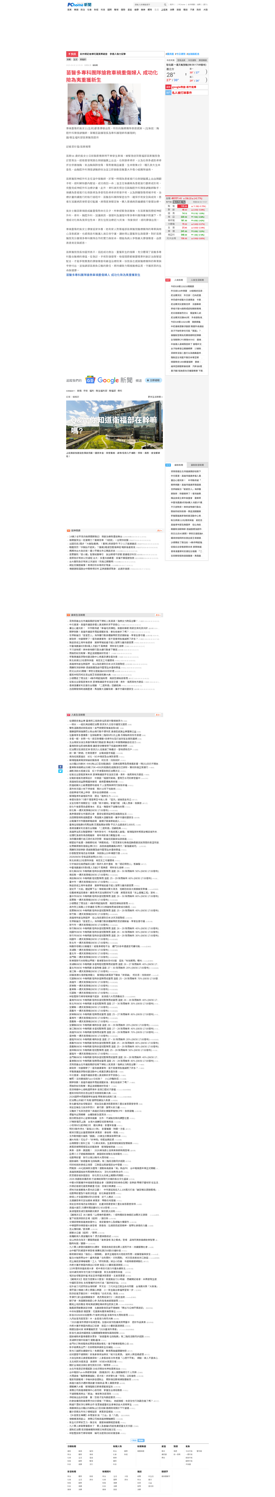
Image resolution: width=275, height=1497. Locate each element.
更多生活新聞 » (155, 397)
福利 (92, 391)
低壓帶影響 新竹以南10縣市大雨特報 (89, 1157)
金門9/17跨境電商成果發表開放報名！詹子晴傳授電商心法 (99, 1344)
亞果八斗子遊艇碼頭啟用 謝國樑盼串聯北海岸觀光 (95, 1154)
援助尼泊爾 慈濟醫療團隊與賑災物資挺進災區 (92, 1429)
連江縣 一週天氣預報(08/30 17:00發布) (89, 971)
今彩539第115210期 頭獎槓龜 (186, 322)
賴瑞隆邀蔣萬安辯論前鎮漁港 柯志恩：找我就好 (94, 760)
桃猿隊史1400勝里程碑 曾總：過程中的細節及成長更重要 (199, 362)
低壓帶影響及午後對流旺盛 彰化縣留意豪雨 (92, 1193)
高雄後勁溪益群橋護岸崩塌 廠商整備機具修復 (93, 782)
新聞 (69, 59)
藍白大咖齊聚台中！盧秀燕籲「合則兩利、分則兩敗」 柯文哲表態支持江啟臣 (108, 1258)
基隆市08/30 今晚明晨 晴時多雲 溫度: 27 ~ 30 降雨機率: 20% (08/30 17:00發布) (109, 1039)
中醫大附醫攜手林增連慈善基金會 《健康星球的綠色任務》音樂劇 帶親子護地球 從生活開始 (116, 1182)
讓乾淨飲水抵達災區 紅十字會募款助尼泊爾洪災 (94, 771)
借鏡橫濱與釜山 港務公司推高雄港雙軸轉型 (92, 1419)
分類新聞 (71, 1446)
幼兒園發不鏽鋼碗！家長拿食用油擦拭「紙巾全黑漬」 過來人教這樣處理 (106, 1354)
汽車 (192, 9)
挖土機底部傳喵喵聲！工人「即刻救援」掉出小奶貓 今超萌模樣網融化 (106, 1261)
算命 (163, 1451)
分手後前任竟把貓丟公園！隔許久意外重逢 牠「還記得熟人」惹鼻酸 (104, 864)
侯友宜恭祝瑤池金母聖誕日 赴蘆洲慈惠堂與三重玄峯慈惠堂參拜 (102, 1204)
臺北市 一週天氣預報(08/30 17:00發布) (89, 953)
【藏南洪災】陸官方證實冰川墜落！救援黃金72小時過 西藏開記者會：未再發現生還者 (115, 1279)
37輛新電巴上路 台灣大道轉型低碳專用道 (91, 1122)
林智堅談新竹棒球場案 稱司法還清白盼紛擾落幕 (94, 1433)
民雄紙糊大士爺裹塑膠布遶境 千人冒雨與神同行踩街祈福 (98, 785)
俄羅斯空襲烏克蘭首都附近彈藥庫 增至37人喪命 (194, 335)
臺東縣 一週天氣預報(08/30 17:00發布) (89, 989)
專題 (76, 9)
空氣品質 (181, 60)
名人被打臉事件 (182, 92)
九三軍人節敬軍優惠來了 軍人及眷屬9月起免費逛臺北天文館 (100, 1426)
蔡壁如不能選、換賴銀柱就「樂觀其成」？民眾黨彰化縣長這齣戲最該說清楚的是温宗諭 (114, 842)
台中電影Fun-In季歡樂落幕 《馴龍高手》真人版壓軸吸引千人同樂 (103, 1372)
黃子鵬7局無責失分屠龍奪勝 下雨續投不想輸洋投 (194, 371)
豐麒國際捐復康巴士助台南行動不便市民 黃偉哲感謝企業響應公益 (102, 731)
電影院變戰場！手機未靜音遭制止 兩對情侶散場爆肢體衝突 (100, 1379)
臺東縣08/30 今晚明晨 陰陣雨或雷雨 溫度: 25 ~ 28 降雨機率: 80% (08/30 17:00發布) (111, 1061)
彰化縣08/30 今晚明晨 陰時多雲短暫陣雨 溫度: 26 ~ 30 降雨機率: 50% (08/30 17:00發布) (114, 871)
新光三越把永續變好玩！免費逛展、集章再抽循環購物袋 (98, 1351)
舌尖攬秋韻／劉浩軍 (79, 1229)
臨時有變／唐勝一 (78, 1243)
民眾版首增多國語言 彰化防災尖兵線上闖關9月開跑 (96, 1175)
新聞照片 (106, 1471)
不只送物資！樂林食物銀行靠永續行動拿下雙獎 (193, 507)
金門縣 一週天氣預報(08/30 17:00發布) (89, 957)
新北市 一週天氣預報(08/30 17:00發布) (89, 943)
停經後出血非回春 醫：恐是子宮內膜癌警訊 (92, 1397)
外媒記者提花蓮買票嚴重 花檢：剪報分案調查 (92, 1186)
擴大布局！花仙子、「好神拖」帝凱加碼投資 (91, 1139)
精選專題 (140, 1451)
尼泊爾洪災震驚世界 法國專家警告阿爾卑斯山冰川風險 (198, 304)
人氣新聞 (174, 280)
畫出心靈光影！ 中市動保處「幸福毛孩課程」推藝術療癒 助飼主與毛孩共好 (108, 628)
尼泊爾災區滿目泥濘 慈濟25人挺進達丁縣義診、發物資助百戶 (100, 749)
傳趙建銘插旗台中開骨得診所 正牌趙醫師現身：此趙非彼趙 (99, 569)
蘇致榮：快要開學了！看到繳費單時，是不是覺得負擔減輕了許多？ (203, 493)
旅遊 (179, 9)
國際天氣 (189, 1461)
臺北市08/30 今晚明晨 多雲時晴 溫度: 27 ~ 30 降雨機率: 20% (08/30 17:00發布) (109, 968)
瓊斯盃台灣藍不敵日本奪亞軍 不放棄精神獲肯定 (194, 357)
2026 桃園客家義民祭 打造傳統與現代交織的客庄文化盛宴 (98, 1179)
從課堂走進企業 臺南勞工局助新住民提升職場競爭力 (96, 721)
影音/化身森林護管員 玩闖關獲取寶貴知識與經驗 (94, 1333)
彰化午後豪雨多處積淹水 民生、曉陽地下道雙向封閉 (96, 807)
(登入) (205, 5)
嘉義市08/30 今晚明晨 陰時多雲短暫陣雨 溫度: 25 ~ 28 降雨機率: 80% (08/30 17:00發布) (114, 1043)
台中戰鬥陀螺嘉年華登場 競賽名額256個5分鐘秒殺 (95, 1250)
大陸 (205, 9)
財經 (96, 9)
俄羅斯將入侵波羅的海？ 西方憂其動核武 (90, 1236)
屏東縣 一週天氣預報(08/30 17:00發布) (89, 986)
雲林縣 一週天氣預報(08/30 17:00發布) (89, 1036)
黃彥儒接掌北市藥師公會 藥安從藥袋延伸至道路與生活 (98, 814)
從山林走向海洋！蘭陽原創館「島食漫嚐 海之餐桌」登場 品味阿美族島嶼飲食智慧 (112, 1240)
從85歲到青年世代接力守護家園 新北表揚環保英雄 (97, 1272)
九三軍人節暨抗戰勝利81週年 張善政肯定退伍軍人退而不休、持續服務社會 (108, 1247)
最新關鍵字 (166, 1476)
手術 (85, 391)
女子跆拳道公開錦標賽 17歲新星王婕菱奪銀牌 (193, 348)
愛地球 (151, 1486)
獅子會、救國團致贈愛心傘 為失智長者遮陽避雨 (93, 1301)
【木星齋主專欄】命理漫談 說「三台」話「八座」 (94, 1415)
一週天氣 (189, 1454)
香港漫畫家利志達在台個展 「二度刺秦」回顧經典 (195, 551)
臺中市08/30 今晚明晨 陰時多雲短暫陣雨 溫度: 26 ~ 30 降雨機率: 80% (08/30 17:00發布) (114, 896)
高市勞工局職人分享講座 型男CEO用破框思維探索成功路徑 (99, 907)
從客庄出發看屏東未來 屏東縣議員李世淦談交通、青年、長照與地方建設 (106, 682)
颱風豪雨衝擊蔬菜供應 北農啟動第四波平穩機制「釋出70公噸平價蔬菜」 (107, 1308)
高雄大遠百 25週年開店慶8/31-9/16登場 (89, 1207)
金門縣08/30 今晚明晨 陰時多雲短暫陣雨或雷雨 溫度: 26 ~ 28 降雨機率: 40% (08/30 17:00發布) (117, 1057)
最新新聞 (174, 465)
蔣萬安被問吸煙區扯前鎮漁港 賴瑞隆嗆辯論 (92, 1147)
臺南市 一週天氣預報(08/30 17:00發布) (89, 1018)
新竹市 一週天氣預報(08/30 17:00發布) (89, 925)
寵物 (91, 1451)
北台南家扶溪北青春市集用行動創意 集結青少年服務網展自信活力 (102, 742)
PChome (181, 5)
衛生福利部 (101, 391)
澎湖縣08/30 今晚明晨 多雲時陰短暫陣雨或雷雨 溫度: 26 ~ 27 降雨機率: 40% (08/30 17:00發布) (117, 964)
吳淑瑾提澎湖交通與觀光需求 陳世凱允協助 (92, 1211)
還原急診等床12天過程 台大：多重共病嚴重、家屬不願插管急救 (101, 558)
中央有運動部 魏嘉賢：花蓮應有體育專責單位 (92, 1311)
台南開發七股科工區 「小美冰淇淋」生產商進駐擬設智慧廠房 (100, 1143)
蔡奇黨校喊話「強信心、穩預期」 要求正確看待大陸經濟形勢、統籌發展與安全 (110, 1254)
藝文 (150, 1480)
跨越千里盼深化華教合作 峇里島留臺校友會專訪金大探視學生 (100, 1404)
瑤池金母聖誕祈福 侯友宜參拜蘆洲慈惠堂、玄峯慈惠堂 (97, 1275)
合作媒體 (191, 5)
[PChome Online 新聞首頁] (103, 4)
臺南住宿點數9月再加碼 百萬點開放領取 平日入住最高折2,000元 (102, 824)
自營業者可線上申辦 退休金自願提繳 (88, 792)
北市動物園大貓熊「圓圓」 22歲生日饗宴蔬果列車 (95, 1136)
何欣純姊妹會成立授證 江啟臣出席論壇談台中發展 (95, 1165)
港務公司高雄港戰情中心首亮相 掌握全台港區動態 (95, 1390)
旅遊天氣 (189, 1458)
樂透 (175, 1451)
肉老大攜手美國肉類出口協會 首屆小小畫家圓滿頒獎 (96, 1265)
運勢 (123, 9)
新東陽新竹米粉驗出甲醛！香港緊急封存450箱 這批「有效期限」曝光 (105, 960)
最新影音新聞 (197, 465)
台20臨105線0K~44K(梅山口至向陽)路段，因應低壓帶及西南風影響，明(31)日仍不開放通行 (116, 764)
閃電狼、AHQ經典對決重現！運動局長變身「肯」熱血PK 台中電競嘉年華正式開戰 (112, 1168)
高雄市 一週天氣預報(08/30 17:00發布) (89, 982)
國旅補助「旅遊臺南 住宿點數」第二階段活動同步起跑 (97, 1161)
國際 (109, 9)
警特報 (199, 1451)
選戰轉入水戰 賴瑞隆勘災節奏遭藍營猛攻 (91, 1386)
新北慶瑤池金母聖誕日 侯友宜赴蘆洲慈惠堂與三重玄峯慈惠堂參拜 (103, 1104)
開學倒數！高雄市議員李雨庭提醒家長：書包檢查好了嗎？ (199, 485)
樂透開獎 (203, 60)
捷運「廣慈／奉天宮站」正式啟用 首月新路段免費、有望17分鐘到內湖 (117, 54)
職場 (116, 9)
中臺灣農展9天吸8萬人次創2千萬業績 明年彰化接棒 (196, 502)
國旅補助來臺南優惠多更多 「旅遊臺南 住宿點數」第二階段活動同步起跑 (106, 1336)
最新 (69, 1451)
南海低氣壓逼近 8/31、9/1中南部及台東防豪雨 (93, 756)
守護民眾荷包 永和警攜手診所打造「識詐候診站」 (94, 1283)
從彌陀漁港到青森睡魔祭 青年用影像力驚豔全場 (94, 835)
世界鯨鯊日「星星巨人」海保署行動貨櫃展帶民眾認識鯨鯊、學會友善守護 (107, 635)
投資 (139, 1483)
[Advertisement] (115, 488)
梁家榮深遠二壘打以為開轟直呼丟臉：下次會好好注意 (196, 353)
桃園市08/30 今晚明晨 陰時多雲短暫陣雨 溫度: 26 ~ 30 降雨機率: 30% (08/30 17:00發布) (114, 932)
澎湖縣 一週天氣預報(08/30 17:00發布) (89, 950)
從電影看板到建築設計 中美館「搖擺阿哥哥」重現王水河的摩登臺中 (104, 778)
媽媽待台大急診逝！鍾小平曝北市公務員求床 (92, 551)
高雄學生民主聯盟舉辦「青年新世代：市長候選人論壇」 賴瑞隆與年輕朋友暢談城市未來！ (115, 832)
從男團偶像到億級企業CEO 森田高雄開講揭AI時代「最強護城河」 (103, 846)
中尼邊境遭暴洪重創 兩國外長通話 (187, 326)
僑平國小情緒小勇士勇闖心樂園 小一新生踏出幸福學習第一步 (101, 1290)
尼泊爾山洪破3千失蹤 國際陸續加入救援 (89, 1100)
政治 (83, 9)
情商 (91, 1454)
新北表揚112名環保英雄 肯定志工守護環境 (192, 520)
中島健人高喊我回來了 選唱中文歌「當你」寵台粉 (195, 344)
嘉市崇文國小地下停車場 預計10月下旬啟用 (92, 789)
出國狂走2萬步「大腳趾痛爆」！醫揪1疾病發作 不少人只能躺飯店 (103, 544)
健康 (136, 9)
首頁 (69, 9)
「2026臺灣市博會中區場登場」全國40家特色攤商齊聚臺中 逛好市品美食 (107, 1322)
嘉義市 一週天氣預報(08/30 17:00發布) (89, 1011)
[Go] (165, 4)
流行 (91, 1464)
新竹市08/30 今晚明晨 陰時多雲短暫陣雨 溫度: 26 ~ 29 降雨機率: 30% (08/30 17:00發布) (114, 935)
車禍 (79, 391)
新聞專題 (141, 1446)
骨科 (120, 391)
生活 (156, 9)
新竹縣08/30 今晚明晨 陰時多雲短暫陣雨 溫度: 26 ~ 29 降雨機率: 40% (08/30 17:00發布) (114, 928)
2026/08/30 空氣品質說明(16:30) (85, 857)
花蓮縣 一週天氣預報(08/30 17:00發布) (89, 993)
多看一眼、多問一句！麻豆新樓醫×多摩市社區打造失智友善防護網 (103, 739)
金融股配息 (193, 54)
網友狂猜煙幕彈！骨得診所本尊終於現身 (90, 565)
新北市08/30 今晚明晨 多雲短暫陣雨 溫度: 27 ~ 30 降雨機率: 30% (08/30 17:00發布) (111, 1003)
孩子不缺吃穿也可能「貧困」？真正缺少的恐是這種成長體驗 (200, 331)
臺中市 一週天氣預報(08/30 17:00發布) (89, 882)
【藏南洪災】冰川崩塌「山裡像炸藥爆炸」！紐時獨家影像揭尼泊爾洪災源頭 (109, 1215)
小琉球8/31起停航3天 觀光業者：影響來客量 (92, 1125)
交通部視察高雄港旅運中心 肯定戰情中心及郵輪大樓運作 (99, 1222)
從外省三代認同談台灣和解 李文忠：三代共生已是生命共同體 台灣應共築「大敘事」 (114, 1286)
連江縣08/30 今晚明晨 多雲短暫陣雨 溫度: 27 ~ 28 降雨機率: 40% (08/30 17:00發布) (111, 1028)
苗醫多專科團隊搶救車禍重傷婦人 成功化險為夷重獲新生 (103, 274)
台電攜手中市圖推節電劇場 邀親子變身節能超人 (94, 821)
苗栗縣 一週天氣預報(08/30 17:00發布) (89, 900)
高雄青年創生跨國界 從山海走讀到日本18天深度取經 (197, 524)
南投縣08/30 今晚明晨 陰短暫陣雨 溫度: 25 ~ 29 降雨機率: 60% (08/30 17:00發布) (110, 878)
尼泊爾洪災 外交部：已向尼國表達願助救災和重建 (195, 295)
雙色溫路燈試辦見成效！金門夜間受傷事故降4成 (94, 728)
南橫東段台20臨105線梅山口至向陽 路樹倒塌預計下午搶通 (99, 1408)
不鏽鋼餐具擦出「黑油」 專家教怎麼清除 (90, 1394)
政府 (199, 9)
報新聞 (95, 65)
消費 (172, 9)
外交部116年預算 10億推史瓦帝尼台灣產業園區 (194, 291)
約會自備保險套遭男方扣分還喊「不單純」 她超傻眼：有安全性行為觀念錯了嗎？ (111, 1401)
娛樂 (143, 9)
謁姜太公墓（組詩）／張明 (83, 1233)
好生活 (151, 1476)
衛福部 (112, 391)
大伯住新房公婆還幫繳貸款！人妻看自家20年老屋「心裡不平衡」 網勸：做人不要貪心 (113, 1358)
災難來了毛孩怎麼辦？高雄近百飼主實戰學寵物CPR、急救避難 (101, 1111)
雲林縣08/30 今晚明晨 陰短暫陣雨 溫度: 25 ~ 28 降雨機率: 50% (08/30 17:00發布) (110, 1050)
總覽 (139, 1476)
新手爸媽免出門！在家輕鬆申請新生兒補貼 (91, 1347)
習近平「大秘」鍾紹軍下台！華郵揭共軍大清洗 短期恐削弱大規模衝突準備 (108, 889)
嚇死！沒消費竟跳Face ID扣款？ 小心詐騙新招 (94, 1079)
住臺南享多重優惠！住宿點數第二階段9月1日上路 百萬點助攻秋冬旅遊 (105, 735)
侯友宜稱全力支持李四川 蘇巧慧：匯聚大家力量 (94, 1107)
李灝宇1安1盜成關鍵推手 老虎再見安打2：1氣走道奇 (97, 1297)
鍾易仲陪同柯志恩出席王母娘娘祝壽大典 (190, 538)
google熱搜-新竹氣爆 (184, 87)
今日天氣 (171, 60)
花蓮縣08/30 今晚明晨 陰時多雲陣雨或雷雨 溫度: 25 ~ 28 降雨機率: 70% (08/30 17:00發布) (115, 978)
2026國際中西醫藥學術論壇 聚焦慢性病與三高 (92, 1097)
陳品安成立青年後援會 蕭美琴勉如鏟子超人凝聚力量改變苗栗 (201, 498)
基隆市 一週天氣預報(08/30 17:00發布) (89, 1054)
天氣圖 (188, 1464)
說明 (199, 5)
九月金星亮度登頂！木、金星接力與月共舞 (91, 1318)
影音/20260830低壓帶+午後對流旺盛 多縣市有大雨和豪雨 (98, 1315)
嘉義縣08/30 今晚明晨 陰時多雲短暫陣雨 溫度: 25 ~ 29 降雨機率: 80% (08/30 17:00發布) (114, 1046)
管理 (139, 1486)
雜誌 (185, 9)
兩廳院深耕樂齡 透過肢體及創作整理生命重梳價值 (195, 529)
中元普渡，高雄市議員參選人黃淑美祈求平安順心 (194, 476)
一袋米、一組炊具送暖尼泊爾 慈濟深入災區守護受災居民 (98, 724)
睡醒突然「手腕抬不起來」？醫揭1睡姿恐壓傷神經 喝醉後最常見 (102, 547)
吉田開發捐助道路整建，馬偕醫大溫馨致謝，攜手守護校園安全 (201, 556)
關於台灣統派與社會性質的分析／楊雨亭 (90, 1365)
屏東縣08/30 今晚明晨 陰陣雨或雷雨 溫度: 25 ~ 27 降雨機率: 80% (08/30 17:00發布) (111, 1014)
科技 (103, 9)
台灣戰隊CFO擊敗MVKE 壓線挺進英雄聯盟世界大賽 (197, 339)
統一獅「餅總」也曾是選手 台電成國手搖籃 (92, 753)
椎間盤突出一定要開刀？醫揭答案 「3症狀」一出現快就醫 (98, 540)
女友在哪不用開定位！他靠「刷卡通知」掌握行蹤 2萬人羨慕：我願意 (105, 803)
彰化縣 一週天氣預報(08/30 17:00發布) (89, 810)
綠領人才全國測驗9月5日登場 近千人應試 (91, 1197)
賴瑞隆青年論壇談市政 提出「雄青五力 (90, 796)
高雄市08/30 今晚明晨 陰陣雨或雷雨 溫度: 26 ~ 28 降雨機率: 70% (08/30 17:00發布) (111, 1032)
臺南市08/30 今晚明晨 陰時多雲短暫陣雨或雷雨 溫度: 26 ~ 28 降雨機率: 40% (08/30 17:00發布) (117, 1000)
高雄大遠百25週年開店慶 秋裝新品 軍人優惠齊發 (94, 1383)
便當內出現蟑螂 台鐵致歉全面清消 (87, 1114)
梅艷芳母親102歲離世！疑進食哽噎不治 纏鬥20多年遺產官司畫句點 (104, 946)
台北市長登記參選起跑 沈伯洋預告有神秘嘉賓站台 (94, 1369)
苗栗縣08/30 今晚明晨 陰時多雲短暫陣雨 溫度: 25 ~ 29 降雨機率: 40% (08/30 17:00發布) (114, 910)
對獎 (176, 1446)
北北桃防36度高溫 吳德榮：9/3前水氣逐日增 (92, 1361)
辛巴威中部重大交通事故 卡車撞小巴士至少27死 (194, 300)
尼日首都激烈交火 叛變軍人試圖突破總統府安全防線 (196, 313)
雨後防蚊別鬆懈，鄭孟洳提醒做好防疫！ (190, 511)
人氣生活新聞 (197, 280)
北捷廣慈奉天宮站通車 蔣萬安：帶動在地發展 (92, 1200)
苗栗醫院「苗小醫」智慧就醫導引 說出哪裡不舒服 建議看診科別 (102, 554)
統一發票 (177, 1454)
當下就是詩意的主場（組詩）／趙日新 (88, 1218)
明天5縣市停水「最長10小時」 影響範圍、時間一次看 (97, 1129)
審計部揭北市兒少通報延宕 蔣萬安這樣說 (91, 1412)
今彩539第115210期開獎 (182, 286)
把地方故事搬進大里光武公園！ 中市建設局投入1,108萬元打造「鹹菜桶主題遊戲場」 (113, 1190)
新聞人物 (117, 1446)
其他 (91, 1480)
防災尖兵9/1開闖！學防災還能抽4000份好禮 (192, 533)
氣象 (188, 1446)
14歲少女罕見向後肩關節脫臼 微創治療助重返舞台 (95, 536)
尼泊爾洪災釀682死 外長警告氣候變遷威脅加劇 (194, 317)
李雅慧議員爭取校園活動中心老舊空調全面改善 (193, 516)
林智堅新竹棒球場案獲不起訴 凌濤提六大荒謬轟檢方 (96, 996)
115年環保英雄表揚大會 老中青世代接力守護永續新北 (97, 1268)
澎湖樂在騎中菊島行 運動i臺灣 (84, 1340)
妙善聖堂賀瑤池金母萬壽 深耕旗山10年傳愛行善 (94, 853)
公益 (150, 1483)
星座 (130, 9)
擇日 (163, 1458)
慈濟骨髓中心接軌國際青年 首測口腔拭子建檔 (92, 1089)
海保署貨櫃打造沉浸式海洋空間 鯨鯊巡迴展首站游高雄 (98, 839)
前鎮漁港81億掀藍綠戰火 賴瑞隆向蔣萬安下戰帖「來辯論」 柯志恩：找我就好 (110, 975)
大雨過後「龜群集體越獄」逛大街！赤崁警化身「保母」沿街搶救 (102, 1376)
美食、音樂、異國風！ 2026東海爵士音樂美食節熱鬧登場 (99, 1150)
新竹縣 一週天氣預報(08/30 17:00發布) (89, 914)
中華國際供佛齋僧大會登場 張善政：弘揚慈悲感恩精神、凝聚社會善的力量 (108, 1225)
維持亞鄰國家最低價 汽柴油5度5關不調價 (191, 366)
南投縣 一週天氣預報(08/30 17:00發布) (89, 875)
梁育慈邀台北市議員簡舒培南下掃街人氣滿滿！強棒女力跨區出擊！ (203, 471)
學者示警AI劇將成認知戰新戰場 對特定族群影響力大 (196, 308)
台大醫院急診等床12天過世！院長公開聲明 (91, 561)
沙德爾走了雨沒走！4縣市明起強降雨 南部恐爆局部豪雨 (198, 542)
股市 (172, 5)
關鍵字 (165, 1471)
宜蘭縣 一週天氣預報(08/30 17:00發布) (89, 1007)
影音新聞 (71, 1471)
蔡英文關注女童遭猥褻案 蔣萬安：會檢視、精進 (93, 1132)
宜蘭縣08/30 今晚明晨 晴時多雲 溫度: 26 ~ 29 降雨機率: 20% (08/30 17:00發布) (109, 1025)
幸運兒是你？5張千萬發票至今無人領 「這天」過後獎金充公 (100, 799)
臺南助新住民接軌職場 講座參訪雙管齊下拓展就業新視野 (98, 746)
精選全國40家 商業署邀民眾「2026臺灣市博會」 (94, 1329)
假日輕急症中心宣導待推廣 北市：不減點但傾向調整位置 (99, 1118)
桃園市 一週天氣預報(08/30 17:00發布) (89, 939)
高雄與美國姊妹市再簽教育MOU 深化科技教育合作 (96, 1172)
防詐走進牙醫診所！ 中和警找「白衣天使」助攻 (93, 1293)
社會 (89, 9)
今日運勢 (180, 54)
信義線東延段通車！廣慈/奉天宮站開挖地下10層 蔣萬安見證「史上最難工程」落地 (112, 892)
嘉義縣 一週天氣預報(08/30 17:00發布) (89, 1021)
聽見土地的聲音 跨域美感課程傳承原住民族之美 (93, 1304)
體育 (150, 9)
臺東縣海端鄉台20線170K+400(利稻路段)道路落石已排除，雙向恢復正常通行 (108, 767)
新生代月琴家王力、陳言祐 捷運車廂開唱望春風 (94, 1422)
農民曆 (170, 54)
